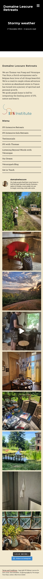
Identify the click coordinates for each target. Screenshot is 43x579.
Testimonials (8, 138)
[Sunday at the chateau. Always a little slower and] (21, 371)
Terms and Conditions (9, 570)
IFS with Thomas (10, 144)
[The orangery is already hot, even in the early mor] (21, 530)
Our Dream (7, 158)
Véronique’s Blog (10, 164)
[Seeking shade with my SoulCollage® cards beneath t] (21, 411)
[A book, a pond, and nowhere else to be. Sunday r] (21, 450)
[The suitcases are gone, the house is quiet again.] (21, 251)
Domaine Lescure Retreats (18, 8)
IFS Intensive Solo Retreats (15, 133)
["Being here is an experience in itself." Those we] (21, 490)
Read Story (21, 26)
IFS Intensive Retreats (13, 127)
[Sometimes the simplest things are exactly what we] (21, 211)
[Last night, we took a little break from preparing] (21, 291)
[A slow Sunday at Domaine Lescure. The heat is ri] (21, 331)
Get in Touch (8, 170)
